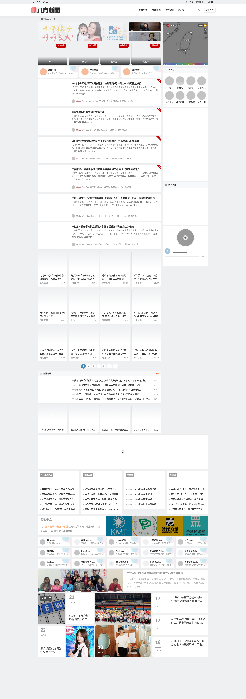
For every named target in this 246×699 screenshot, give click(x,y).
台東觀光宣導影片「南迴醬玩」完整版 (53, 430)
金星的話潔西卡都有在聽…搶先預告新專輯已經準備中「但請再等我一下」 (147, 430)
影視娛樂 (46, 142)
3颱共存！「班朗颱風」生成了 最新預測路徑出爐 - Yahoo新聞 (59, 510)
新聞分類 (143, 10)
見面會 (174, 206)
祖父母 (121, 187)
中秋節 (95, 101)
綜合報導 (44, 283)
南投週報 (202, 88)
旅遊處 (116, 101)
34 (109, 366)
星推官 (107, 159)
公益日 (114, 245)
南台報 (180, 88)
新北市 (176, 215)
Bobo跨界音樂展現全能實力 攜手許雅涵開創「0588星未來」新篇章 (105, 141)
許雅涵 (128, 159)
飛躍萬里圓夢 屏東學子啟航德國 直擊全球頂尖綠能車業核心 (114, 354)
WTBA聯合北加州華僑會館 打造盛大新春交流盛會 (155, 573)
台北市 (100, 159)
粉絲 (183, 209)
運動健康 (44, 320)
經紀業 (135, 245)
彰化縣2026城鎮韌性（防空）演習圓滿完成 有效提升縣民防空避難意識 (145, 279)
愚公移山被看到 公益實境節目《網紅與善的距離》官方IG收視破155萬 (114, 279)
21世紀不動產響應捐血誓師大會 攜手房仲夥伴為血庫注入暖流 (103, 227)
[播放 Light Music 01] (167, 251)
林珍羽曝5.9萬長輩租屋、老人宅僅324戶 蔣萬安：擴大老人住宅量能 (102, 505)
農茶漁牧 (75, 358)
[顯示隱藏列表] (204, 261)
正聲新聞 (191, 102)
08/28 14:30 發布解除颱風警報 (142, 490)
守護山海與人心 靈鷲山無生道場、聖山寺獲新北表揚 (145, 354)
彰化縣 (97, 130)
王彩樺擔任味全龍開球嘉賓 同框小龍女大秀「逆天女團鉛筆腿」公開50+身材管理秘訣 (114, 399)
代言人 (111, 216)
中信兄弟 (102, 216)
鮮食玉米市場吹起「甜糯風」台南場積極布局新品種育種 (83, 354)
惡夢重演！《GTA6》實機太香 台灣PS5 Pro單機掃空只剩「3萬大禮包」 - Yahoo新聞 (59, 490)
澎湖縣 (130, 101)
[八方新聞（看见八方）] (45, 10)
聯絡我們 (200, 2)
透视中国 (169, 102)
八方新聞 (169, 88)
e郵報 (190, 88)
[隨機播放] (194, 261)
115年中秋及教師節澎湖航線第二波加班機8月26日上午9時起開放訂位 (106, 84)
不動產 (107, 245)
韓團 (189, 199)
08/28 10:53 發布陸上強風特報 (142, 505)
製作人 (121, 159)
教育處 (114, 187)
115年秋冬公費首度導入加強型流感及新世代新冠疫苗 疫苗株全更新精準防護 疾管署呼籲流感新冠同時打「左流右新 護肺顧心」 (188, 505)
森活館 (104, 130)
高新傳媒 (202, 102)
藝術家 (183, 194)
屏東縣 (107, 187)
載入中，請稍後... (50, 462)
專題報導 (156, 10)
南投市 (185, 219)
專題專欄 (47, 374)
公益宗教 (46, 114)
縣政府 (125, 130)
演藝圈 (114, 159)
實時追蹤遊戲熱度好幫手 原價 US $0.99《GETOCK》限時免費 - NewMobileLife (59, 495)
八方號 (181, 10)
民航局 (123, 101)
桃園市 (128, 245)
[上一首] (167, 261)
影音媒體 (44, 408)
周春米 (100, 187)
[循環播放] (189, 261)
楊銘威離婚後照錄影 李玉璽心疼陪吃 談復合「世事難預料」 (102, 490)
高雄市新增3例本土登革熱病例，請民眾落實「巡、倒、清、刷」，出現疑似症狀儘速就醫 (188, 490)
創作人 (93, 159)
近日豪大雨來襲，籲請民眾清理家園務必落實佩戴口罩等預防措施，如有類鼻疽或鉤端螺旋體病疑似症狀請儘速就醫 (188, 510)
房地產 (121, 245)
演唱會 (192, 195)
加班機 (109, 101)
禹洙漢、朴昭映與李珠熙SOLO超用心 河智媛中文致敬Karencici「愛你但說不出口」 (116, 430)
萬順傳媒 (180, 102)
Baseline (94, 216)
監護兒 (118, 130)
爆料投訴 (190, 2)
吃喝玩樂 (44, 358)
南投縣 (191, 212)
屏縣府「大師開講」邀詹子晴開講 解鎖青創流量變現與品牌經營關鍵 (83, 316)
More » (157, 101)
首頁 (54, 19)
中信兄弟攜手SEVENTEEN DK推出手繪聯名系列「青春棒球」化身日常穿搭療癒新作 (113, 198)
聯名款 (134, 216)
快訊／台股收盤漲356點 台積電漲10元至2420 (102, 495)
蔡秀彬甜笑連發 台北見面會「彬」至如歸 (85, 430)
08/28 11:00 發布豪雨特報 (140, 500)
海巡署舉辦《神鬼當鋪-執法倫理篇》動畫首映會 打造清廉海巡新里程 (52, 279)
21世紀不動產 (97, 245)
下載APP (209, 2)
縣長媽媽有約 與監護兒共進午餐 (88, 112)
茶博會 (194, 201)
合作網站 (169, 10)
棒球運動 (126, 216)
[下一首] (172, 261)
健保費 (93, 187)
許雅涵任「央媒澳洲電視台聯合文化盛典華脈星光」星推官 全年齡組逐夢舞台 (83, 279)
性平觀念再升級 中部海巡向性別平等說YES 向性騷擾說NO (146, 316)
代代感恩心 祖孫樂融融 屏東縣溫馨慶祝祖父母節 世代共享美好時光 (106, 169)
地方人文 (46, 171)
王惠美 (111, 130)
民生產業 (46, 85)
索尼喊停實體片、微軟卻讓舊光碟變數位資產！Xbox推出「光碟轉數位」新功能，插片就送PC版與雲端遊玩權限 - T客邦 (59, 500)
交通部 (102, 101)
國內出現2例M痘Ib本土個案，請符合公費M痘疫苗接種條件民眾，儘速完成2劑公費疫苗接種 (188, 495)
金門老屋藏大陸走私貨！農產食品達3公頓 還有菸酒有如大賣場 (102, 500)
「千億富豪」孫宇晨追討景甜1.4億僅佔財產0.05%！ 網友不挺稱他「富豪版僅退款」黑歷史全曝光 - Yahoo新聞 (59, 505)
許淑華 (193, 210)
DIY (91, 130)
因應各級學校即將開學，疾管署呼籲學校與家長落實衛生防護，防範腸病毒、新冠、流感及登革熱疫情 (188, 500)
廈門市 (185, 203)
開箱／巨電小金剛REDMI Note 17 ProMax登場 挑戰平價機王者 (102, 510)
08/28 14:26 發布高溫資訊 (140, 495)
